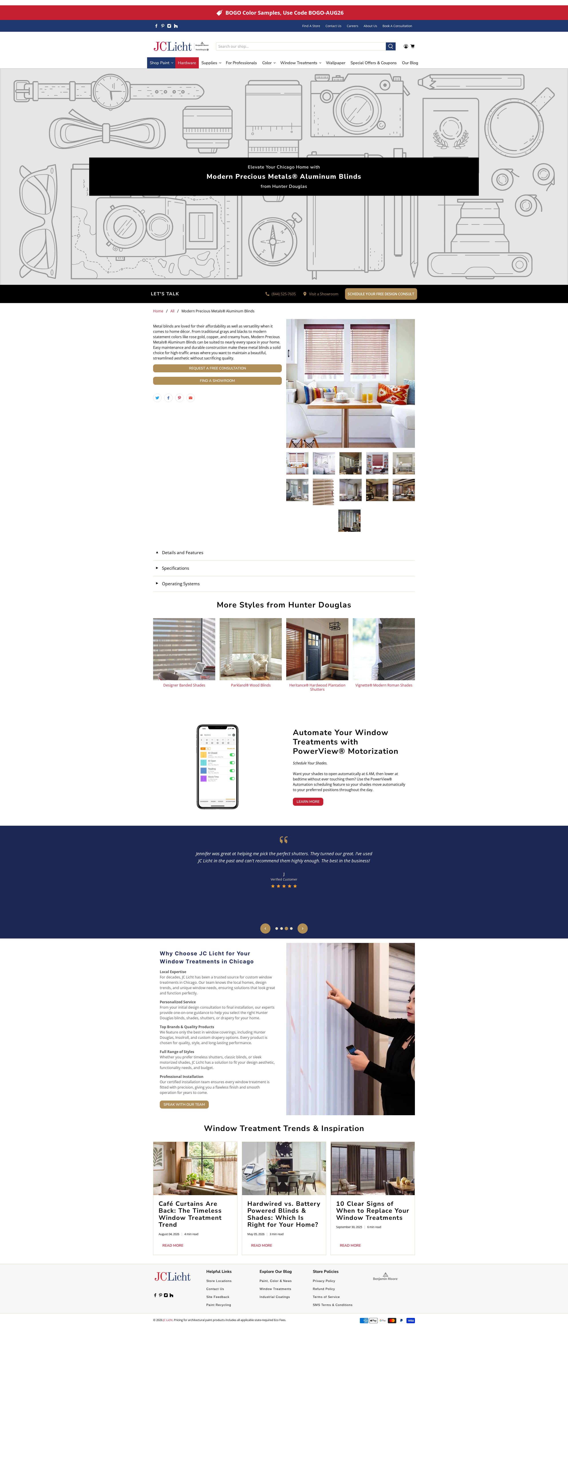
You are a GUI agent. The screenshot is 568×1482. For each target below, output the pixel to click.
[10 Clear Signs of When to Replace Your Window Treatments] (373, 1168)
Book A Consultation (397, 26)
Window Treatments (275, 1289)
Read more (172, 1245)
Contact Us (333, 26)
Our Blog (410, 62)
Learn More (308, 801)
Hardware (187, 62)
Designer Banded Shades (184, 685)
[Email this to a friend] (190, 398)
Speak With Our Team (184, 1104)
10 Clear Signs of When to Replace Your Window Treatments (372, 1211)
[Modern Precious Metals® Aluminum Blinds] (350, 383)
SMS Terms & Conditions (333, 1305)
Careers (352, 26)
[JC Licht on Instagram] (169, 26)
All (172, 311)
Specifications (172, 568)
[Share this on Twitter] (157, 398)
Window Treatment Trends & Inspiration (284, 1128)
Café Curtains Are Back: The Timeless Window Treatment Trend (190, 1214)
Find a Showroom (217, 380)
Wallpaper (335, 62)
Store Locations (219, 1281)
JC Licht (168, 1320)
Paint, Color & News (276, 1281)
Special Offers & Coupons (374, 62)
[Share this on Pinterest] (179, 398)
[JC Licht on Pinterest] (163, 26)
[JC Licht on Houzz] (176, 26)
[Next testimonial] (302, 928)
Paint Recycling (218, 1305)
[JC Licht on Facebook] (156, 26)
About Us (370, 26)
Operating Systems (177, 584)
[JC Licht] (181, 46)
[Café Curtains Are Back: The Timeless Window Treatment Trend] (195, 1168)
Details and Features (179, 553)
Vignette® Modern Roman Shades (383, 685)
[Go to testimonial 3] (286, 928)
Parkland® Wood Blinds (251, 685)
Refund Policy (324, 1289)
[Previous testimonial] (265, 928)
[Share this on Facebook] (168, 398)
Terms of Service (326, 1297)
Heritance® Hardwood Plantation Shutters (317, 687)
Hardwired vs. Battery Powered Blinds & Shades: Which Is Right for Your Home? (284, 1214)
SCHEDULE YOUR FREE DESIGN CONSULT (381, 294)
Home (158, 311)
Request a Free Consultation (217, 368)
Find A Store (311, 26)
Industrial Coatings (275, 1297)
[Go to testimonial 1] (276, 928)
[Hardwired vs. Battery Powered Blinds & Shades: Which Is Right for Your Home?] (284, 1168)
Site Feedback (217, 1297)
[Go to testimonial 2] (281, 928)
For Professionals (241, 62)
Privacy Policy (324, 1281)
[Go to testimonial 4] (291, 928)
